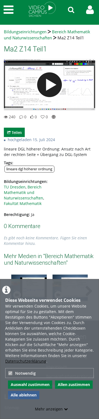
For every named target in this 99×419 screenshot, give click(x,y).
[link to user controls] (89, 10)
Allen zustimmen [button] (74, 384)
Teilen (16, 132)
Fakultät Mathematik (23, 203)
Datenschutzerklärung (25, 361)
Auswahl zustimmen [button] (30, 384)
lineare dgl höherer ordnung (29, 169)
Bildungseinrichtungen (25, 32)
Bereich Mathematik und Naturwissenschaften (47, 35)
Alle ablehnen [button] (24, 395)
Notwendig (25, 373)
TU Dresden (15, 187)
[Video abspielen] (49, 84)
